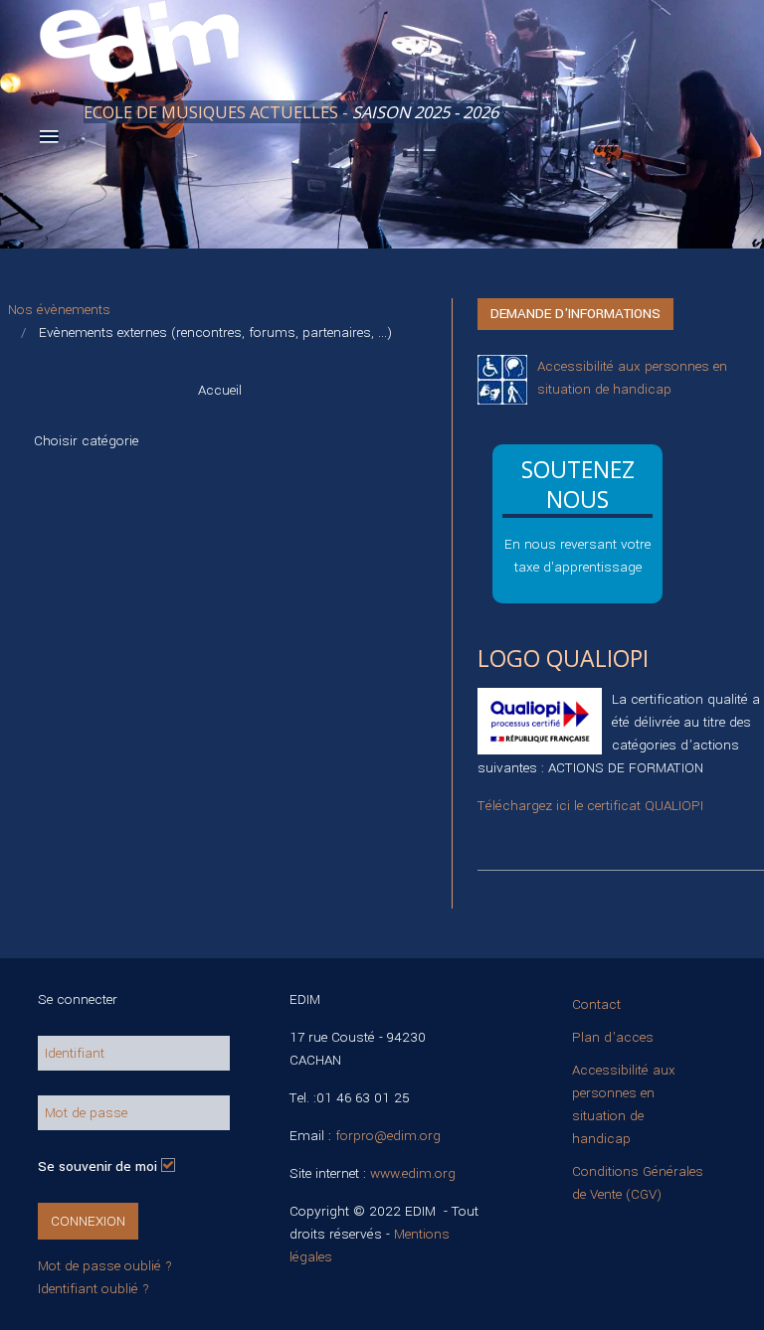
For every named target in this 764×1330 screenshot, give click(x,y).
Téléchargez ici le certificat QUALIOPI (590, 805)
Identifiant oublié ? (93, 1288)
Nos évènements (59, 309)
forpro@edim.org (388, 1135)
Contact (596, 1004)
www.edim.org (413, 1173)
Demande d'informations (575, 313)
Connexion (88, 1221)
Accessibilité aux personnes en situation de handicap (623, 1104)
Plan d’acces (613, 1037)
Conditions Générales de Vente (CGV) (637, 1183)
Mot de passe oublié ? (105, 1265)
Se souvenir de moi (97, 1166)
